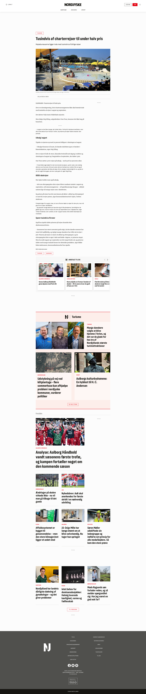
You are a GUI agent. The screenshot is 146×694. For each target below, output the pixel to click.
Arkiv (98, 644)
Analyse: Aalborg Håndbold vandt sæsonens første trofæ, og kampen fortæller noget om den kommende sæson (59, 459)
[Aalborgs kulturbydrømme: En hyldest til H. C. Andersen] (92, 362)
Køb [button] (135, 4)
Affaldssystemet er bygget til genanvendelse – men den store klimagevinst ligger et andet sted (47, 533)
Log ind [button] (128, 4)
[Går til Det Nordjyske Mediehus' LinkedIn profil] (76, 665)
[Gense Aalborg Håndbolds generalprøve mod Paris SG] (51, 270)
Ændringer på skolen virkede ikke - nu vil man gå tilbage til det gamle (46, 497)
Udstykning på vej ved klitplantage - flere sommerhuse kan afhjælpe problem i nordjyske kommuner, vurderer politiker (53, 387)
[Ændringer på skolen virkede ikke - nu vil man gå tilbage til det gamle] (47, 480)
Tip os (73, 637)
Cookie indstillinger (73, 691)
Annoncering (73, 652)
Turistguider (99, 652)
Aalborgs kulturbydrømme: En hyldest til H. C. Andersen (91, 382)
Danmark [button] (49, 253)
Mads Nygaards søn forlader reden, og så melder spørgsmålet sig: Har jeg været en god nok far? (97, 593)
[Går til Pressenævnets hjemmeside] (73, 681)
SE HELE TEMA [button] (73, 404)
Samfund (64, 10)
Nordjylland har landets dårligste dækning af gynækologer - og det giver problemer (47, 593)
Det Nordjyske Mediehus (75, 671)
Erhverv (74, 10)
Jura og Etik (73, 659)
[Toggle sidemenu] (139, 4)
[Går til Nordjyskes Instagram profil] (73, 665)
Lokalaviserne (99, 648)
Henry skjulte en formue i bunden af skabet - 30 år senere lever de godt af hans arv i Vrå (79, 284)
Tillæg (99, 655)
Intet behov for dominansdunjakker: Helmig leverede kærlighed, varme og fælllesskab (72, 595)
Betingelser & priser (73, 655)
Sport (83, 10)
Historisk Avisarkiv (99, 640)
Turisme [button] (39, 33)
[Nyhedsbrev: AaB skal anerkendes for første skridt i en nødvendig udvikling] (73, 481)
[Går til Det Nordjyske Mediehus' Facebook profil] (69, 665)
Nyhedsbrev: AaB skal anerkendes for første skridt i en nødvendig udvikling (72, 498)
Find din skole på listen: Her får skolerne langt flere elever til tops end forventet (106, 284)
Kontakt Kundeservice (99, 637)
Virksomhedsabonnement (73, 644)
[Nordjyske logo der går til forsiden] (73, 4)
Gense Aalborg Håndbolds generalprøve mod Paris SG (48, 283)
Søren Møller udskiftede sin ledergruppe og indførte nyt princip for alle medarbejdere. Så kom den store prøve (98, 535)
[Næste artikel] (107, 260)
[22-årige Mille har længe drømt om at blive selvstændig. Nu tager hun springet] (73, 515)
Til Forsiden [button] (73, 609)
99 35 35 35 (74, 674)
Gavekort (73, 648)
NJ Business (73, 640)
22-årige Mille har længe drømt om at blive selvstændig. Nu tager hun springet (72, 532)
